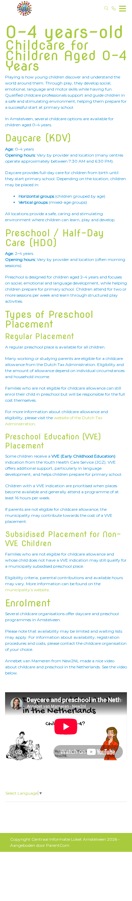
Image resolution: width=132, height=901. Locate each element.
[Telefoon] (114, 8)
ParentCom (57, 845)
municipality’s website (27, 589)
